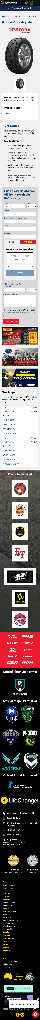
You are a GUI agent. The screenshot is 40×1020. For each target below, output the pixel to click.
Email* (6, 226)
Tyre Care (6, 894)
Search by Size (8, 888)
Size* (5, 203)
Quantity (30, 203)
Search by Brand (9, 891)
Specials (6, 932)
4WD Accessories (9, 911)
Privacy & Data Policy (16, 1009)
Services (6, 908)
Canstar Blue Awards (11, 961)
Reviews (7, 950)
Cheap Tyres (7, 967)
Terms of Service (29, 313)
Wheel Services (9, 926)
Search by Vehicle (9, 885)
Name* (6, 211)
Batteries (6, 914)
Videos (6, 947)
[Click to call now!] (26, 3)
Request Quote (11, 321)
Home (6, 16)
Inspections (7, 917)
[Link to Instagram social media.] (22, 1015)
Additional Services (10, 929)
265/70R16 (32, 438)
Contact (6, 935)
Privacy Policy (14, 313)
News (5, 944)
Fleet (5, 941)
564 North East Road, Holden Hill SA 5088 (22, 824)
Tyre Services (8, 923)
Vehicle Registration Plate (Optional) (12, 285)
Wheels (6, 899)
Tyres (5, 882)
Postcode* (7, 233)
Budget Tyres (7, 964)
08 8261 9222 (14, 830)
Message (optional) (10, 294)
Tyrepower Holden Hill (22, 8)
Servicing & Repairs (10, 920)
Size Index (7, 958)
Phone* (15, 218)
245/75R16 (32, 408)
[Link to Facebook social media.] (18, 1015)
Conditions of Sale (29, 1009)
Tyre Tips (6, 897)
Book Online (8, 938)
